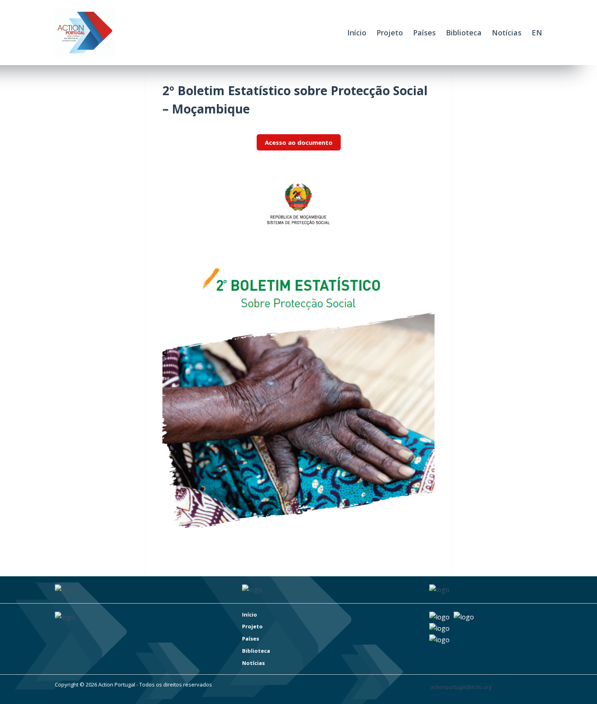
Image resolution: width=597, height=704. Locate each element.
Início (356, 32)
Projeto (389, 32)
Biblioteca (464, 32)
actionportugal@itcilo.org (460, 687)
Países (424, 32)
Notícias (506, 32)
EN (537, 32)
